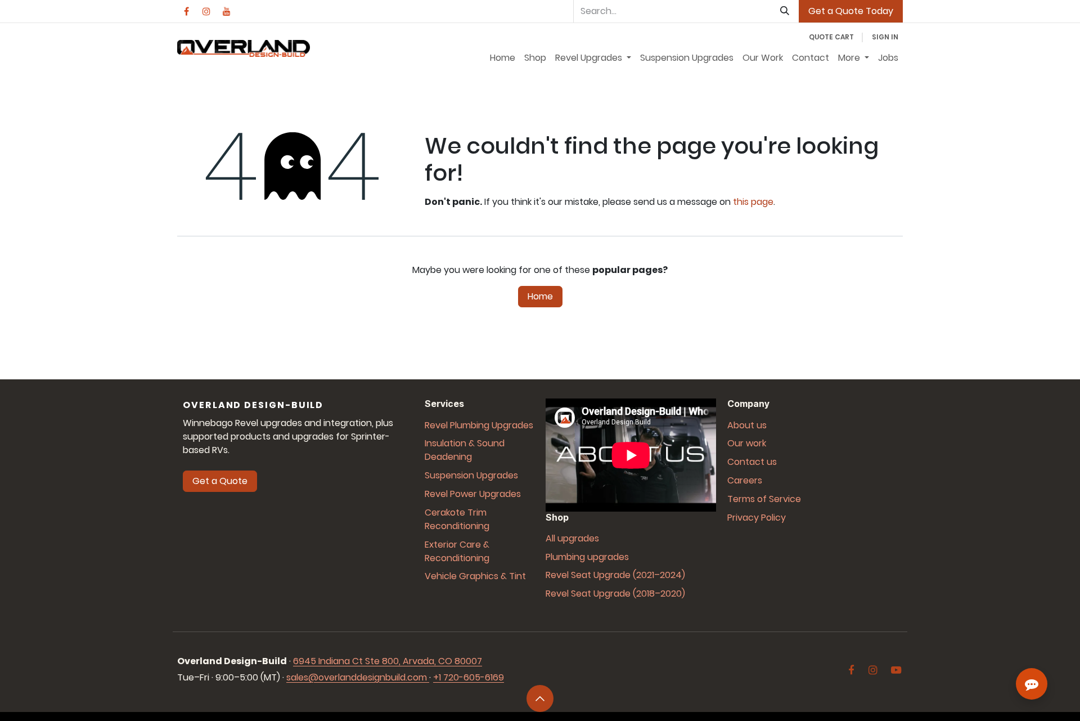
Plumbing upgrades (587, 556)
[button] (540, 698)
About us (747, 425)
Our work (746, 443)
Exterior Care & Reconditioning (457, 551)
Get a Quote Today (850, 11)
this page (753, 201)
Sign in (885, 37)
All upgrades (572, 538)
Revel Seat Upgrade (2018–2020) (615, 593)
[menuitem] (502, 58)
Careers (744, 480)
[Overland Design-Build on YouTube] (896, 670)
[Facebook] (186, 11)
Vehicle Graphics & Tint (475, 576)
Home (540, 296)
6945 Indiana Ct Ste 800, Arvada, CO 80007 (387, 661)
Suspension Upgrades (471, 475)
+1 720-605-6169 (468, 677)
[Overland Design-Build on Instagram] (873, 670)
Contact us (752, 461)
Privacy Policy (756, 517)
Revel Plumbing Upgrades (479, 425)
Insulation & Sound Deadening (465, 450)
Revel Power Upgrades (473, 493)
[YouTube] (227, 11)
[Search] (785, 11)
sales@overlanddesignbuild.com (356, 677)
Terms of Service (764, 498)
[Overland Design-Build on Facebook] (851, 670)
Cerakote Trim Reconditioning (457, 519)
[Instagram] (206, 11)
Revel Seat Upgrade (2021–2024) (615, 574)
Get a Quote (220, 480)
